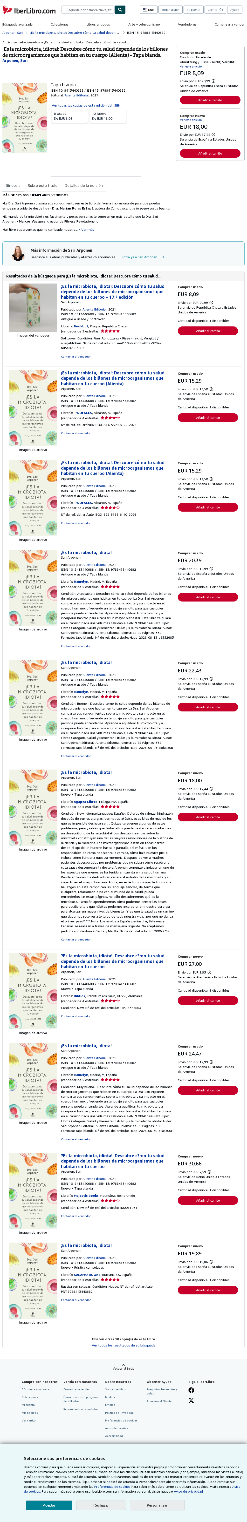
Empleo (110, 1405)
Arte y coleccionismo (144, 24)
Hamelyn (81, 581)
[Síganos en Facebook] (191, 1390)
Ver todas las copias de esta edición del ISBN (86, 105)
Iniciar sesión (170, 10)
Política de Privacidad (119, 1412)
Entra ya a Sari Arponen (139, 257)
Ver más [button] (87, 229)
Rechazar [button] (101, 1505)
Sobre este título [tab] (42, 185)
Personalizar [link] (157, 1505)
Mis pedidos (30, 1412)
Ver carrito (29, 1420)
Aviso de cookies (116, 1428)
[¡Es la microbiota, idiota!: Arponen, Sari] (33, 844)
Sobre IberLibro (115, 1389)
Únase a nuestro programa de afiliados (81, 1399)
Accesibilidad (114, 1436)
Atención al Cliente (159, 1401)
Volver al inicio (124, 1368)
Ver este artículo (191, 66)
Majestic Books (86, 1195)
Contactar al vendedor (76, 356)
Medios (110, 1397)
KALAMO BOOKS (87, 1274)
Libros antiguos (98, 24)
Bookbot (81, 326)
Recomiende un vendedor (80, 1409)
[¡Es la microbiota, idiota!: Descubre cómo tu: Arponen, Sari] (33, 445)
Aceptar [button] (49, 1505)
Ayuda (234, 10)
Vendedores (187, 24)
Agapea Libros (85, 801)
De (63, 115)
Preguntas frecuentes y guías (162, 1391)
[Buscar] (120, 10)
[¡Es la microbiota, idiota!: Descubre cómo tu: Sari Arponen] (33, 330)
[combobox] (88, 10)
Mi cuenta (28, 1405)
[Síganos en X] (191, 1401)
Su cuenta (193, 10)
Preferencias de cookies (112, 1486)
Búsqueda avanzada (17, 24)
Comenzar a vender (230, 24)
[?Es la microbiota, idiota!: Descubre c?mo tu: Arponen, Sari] (33, 1028)
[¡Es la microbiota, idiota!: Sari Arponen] (33, 624)
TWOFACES (83, 413)
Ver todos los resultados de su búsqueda (123, 1345)
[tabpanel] (87, 214)
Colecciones (60, 24)
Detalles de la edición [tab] (84, 185)
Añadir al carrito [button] (210, 100)
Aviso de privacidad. (189, 1491)
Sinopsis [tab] (13, 185)
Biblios (79, 996)
